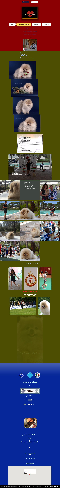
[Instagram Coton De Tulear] (31, 404)
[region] (30, 167)
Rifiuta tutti (51, 486)
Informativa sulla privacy (38, 486)
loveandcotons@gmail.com (30, 463)
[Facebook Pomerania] (29, 400)
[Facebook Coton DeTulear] (31, 400)
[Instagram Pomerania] (29, 404)
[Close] (58, 486)
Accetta (56, 486)
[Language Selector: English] (25, 2)
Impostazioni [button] (47, 486)
